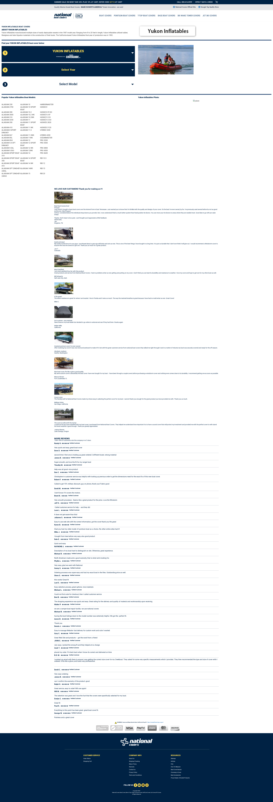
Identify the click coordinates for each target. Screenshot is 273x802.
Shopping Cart (87, 761)
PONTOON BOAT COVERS (124, 15)
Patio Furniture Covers (137, 792)
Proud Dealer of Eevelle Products (180, 778)
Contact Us (132, 769)
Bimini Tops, (129, 792)
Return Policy (133, 764)
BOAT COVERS (105, 15)
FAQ (172, 764)
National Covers (115, 792)
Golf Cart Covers (146, 792)
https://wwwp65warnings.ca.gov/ (155, 722)
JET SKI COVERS (210, 15)
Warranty (131, 767)
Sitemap (173, 758)
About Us (131, 758)
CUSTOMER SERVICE (91, 755)
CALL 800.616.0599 (184, 2)
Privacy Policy (133, 772)
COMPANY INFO (135, 755)
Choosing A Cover (176, 772)
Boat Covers (123, 792)
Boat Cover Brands (176, 769)
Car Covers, (153, 792)
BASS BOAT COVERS (166, 15)
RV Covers (158, 792)
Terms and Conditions (135, 775)
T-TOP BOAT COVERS (146, 15)
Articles (173, 761)
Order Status (87, 758)
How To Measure (175, 767)
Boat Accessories (176, 775)
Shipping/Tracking (134, 761)
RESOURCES (176, 755)
